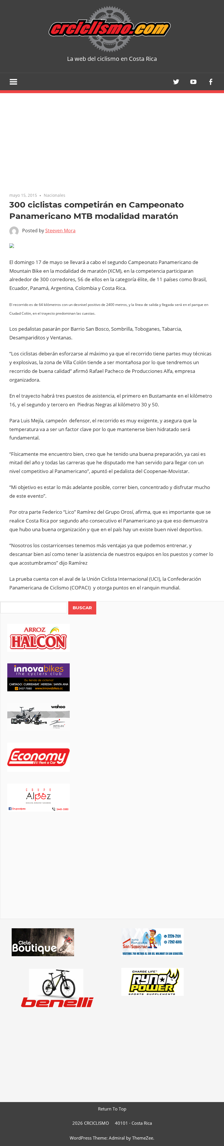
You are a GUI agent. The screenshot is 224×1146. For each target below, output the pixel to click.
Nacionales (54, 195)
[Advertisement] (112, 873)
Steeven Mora (60, 230)
